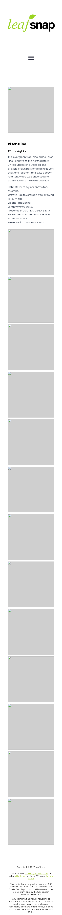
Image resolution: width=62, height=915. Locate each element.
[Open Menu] (31, 57)
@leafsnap (20, 876)
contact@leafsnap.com (36, 873)
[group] (31, 110)
